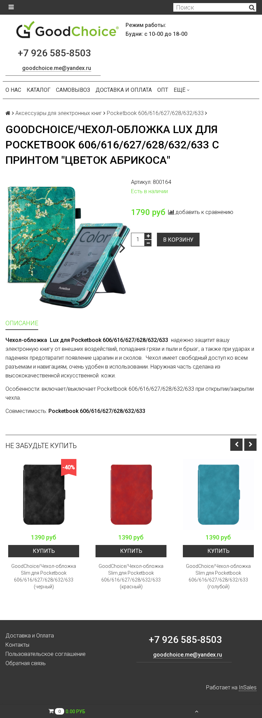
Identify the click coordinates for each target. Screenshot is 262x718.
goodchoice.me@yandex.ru (56, 68)
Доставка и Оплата (124, 90)
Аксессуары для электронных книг (58, 113)
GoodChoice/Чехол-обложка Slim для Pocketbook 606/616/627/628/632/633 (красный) (131, 576)
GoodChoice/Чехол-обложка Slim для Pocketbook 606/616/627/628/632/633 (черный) (43, 576)
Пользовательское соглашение (45, 654)
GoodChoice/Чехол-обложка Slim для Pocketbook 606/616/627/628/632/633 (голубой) (218, 576)
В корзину (178, 239)
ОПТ (162, 90)
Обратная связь (25, 663)
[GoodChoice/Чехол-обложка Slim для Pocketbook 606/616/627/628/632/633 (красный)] (131, 494)
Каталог (38, 90)
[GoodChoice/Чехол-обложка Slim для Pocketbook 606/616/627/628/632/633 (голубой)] (218, 494)
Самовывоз (73, 90)
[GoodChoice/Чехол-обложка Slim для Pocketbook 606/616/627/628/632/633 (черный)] (43, 494)
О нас (13, 90)
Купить (44, 551)
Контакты (17, 645)
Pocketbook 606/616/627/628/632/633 (155, 113)
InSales (248, 687)
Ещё (180, 90)
